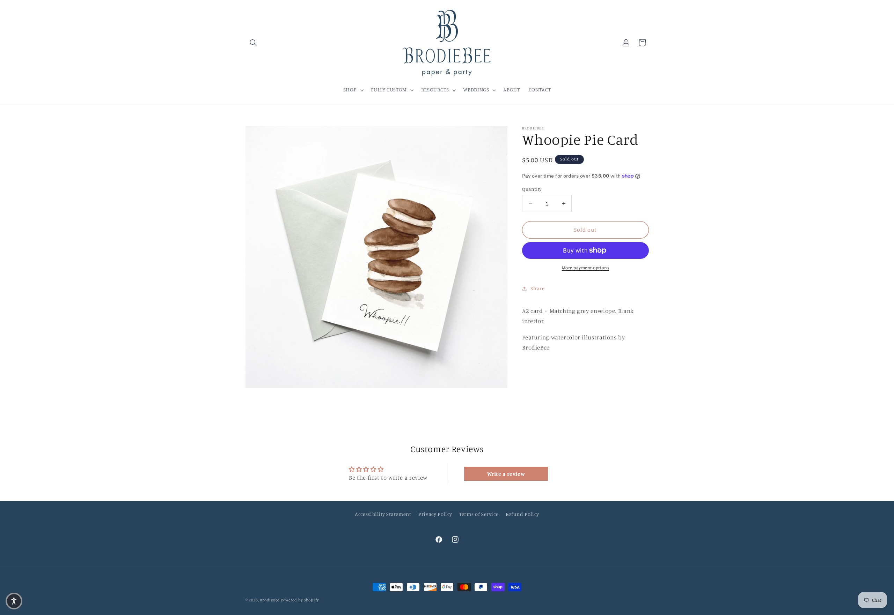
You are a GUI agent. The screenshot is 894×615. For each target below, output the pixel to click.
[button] (254, 43)
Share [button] (537, 288)
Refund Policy (522, 514)
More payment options (585, 267)
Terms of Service (478, 514)
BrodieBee (269, 600)
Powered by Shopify (300, 600)
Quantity (531, 189)
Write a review (506, 473)
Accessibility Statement (383, 514)
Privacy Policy (435, 514)
